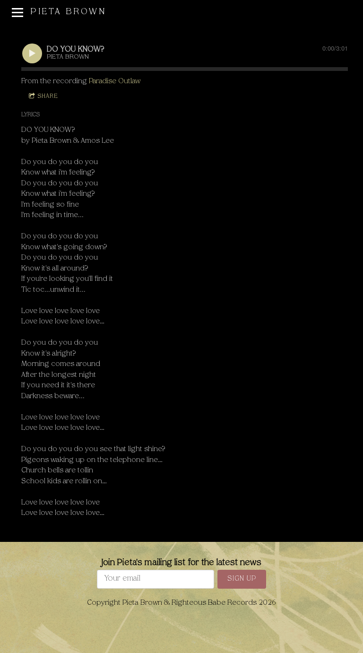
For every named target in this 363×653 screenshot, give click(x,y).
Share (47, 96)
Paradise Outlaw (114, 81)
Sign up (241, 579)
